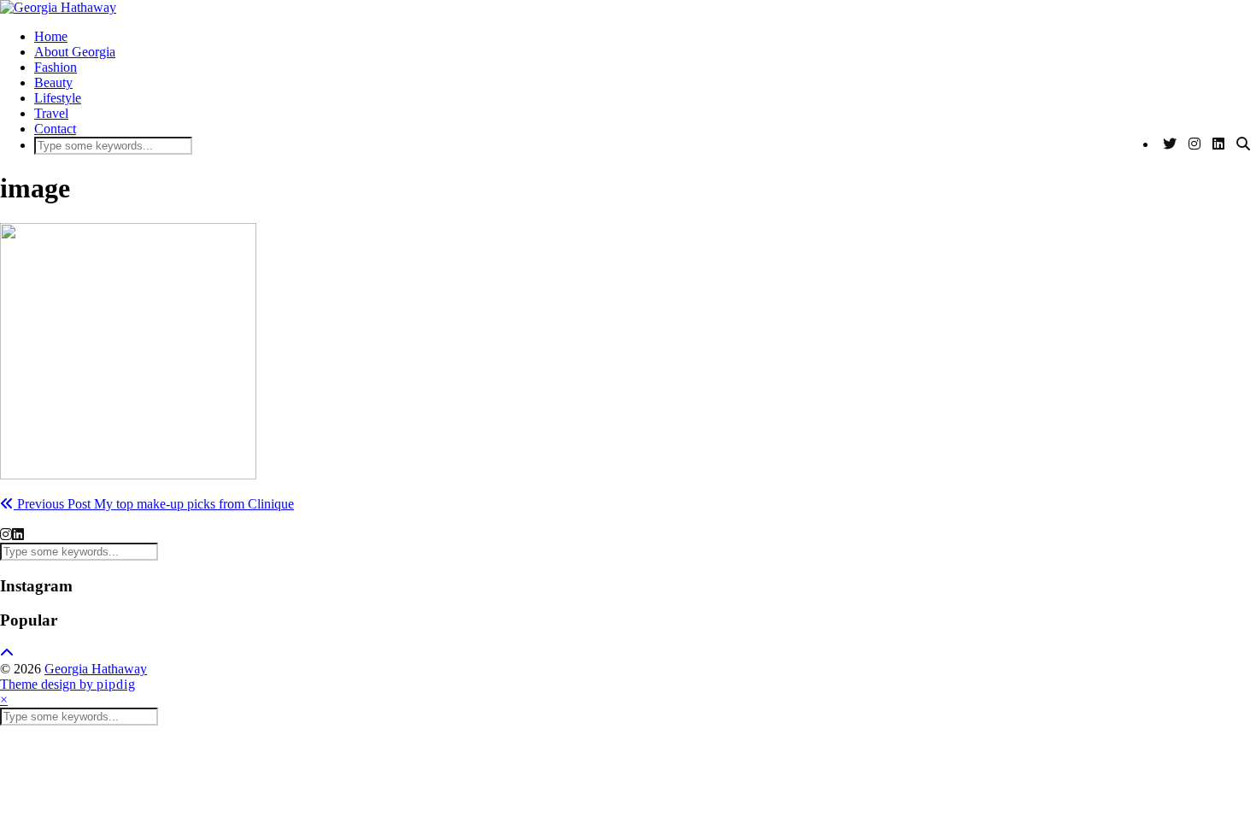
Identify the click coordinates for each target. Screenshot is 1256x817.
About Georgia (74, 51)
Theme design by (68, 684)
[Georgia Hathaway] (58, 7)
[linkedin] (18, 534)
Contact (55, 128)
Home (50, 36)
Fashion (55, 67)
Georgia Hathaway (95, 668)
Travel (51, 113)
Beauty (53, 82)
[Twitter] (1170, 144)
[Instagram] (1194, 144)
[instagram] (6, 534)
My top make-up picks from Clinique (154, 504)
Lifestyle (57, 98)
